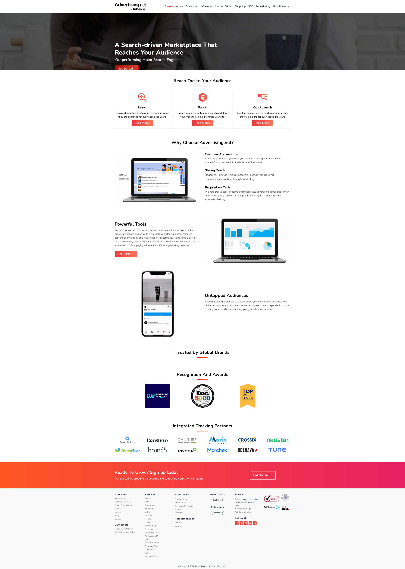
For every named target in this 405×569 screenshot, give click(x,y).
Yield (147, 539)
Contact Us (121, 525)
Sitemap (178, 512)
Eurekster (149, 529)
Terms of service (182, 502)
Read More (141, 123)
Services (150, 494)
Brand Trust (182, 494)
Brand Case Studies (123, 505)
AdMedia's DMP (152, 536)
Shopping (240, 6)
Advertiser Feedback (184, 506)
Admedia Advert (152, 542)
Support (178, 509)
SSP (250, 6)
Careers (118, 519)
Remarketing (263, 6)
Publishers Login (243, 512)
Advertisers (217, 494)
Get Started (126, 69)
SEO (147, 553)
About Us (120, 494)
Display (148, 515)
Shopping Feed (151, 546)
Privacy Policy (181, 499)
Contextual (191, 6)
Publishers (217, 507)
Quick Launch (151, 556)
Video (228, 6)
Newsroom (120, 498)
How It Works (281, 6)
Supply (178, 526)
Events (118, 508)
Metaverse (149, 549)
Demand (178, 522)
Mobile (219, 6)
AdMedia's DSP (152, 532)
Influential (206, 6)
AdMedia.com (201, 566)
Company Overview (123, 502)
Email (147, 522)
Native (179, 6)
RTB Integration (185, 518)
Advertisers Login (243, 508)
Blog (117, 515)
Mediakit (118, 512)
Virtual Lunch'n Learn (124, 529)
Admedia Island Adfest (125, 532)
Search (169, 6)
